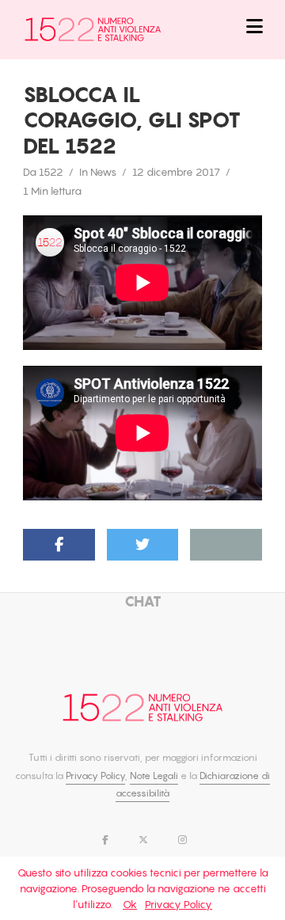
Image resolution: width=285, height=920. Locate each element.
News (103, 171)
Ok (130, 904)
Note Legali (154, 775)
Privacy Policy (95, 775)
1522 (51, 171)
